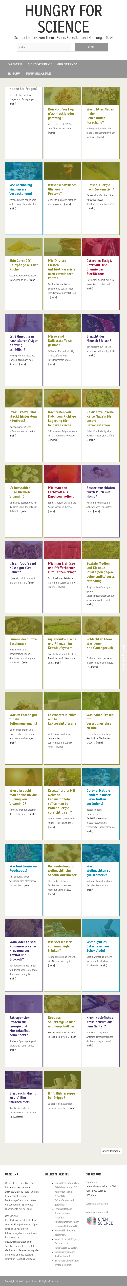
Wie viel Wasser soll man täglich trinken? (60, 946)
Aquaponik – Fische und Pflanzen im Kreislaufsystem (62, 644)
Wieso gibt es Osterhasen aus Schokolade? (97, 946)
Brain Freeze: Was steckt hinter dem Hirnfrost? (23, 416)
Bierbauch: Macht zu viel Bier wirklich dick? (22, 1098)
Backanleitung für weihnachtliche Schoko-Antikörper (62, 871)
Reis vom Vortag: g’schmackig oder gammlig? (61, 114)
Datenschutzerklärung (97, 1203)
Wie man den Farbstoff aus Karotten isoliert (61, 492)
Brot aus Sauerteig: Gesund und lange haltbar (61, 1022)
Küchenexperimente (39, 64)
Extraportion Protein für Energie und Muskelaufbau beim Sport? (19, 1026)
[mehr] (12, 103)
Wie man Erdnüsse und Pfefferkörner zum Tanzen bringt (62, 568)
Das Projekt (15, 64)
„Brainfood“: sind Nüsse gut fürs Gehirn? (22, 568)
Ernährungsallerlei (38, 73)
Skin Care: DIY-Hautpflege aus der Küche (23, 265)
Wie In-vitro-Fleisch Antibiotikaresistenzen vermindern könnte (62, 269)
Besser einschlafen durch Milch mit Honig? (100, 492)
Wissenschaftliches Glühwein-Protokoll (62, 189)
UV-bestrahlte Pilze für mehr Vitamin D (20, 492)
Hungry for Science (63, 19)
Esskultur (14, 73)
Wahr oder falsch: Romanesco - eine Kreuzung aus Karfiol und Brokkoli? (22, 951)
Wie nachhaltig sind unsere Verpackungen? (20, 189)
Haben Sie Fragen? (23, 89)
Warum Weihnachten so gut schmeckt (98, 871)
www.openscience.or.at (97, 1212)
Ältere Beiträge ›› (111, 1151)
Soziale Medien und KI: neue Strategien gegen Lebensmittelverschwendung (100, 572)
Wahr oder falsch (67, 64)
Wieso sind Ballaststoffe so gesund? (60, 341)
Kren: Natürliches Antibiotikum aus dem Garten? (99, 1022)
